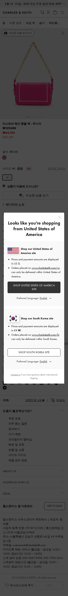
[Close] (59, 217)
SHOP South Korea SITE (34, 352)
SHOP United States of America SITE (34, 287)
